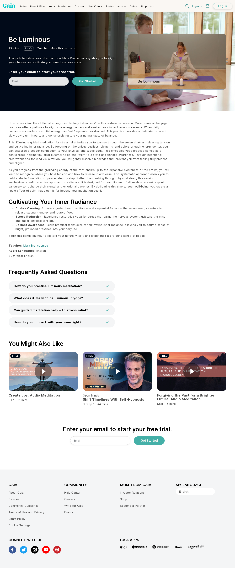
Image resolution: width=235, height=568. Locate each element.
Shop (123, 499)
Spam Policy (17, 518)
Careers (69, 499)
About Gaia (16, 492)
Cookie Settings (19, 525)
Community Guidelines (24, 505)
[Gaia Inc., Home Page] (9, 5)
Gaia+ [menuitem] (133, 6)
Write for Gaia (73, 505)
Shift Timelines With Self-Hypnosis (113, 399)
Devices (14, 499)
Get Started (87, 81)
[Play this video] (43, 371)
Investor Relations (132, 492)
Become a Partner (132, 505)
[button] (62, 286)
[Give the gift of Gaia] (207, 6)
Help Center (72, 492)
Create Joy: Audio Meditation (34, 395)
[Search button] (187, 6)
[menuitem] (23, 5)
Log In (222, 6)
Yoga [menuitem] (52, 6)
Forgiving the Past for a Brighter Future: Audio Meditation (186, 397)
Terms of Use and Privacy (26, 512)
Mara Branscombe (63, 48)
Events (68, 512)
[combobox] (195, 491)
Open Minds (91, 395)
